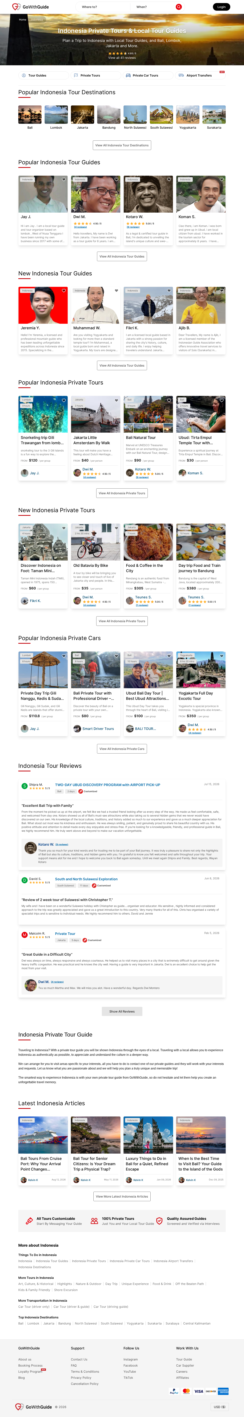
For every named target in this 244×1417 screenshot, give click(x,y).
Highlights (64, 1284)
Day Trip (111, 1284)
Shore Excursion (66, 1290)
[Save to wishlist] (64, 179)
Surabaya (172, 1323)
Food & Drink (162, 1284)
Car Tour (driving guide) (111, 1307)
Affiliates (182, 1378)
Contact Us (79, 1359)
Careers (181, 1371)
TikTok (128, 1378)
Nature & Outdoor (88, 1284)
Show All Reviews (122, 1011)
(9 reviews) (61, 844)
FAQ (74, 1365)
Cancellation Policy (85, 1384)
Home (22, 19)
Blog (21, 1378)
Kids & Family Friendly (34, 1290)
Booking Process (30, 1365)
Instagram (131, 1359)
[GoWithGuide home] (30, 6)
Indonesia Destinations (34, 1267)
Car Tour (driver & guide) (72, 1307)
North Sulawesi (86, 1323)
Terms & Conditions (85, 1371)
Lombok (33, 1323)
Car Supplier (185, 1365)
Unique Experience (135, 1284)
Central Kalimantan (196, 1323)
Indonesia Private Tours (89, 1261)
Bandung (64, 1323)
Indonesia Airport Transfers (173, 1261)
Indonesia (25, 1261)
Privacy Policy (81, 1378)
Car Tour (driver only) (34, 1307)
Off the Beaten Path (189, 1284)
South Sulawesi (112, 1323)
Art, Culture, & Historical (35, 1284)
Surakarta (155, 1323)
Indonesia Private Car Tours (130, 1261)
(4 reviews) (57, 981)
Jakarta (48, 1323)
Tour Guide (184, 1359)
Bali (20, 1323)
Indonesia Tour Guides (52, 1261)
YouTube (130, 1371)
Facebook (131, 1365)
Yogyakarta (135, 1323)
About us (24, 1359)
